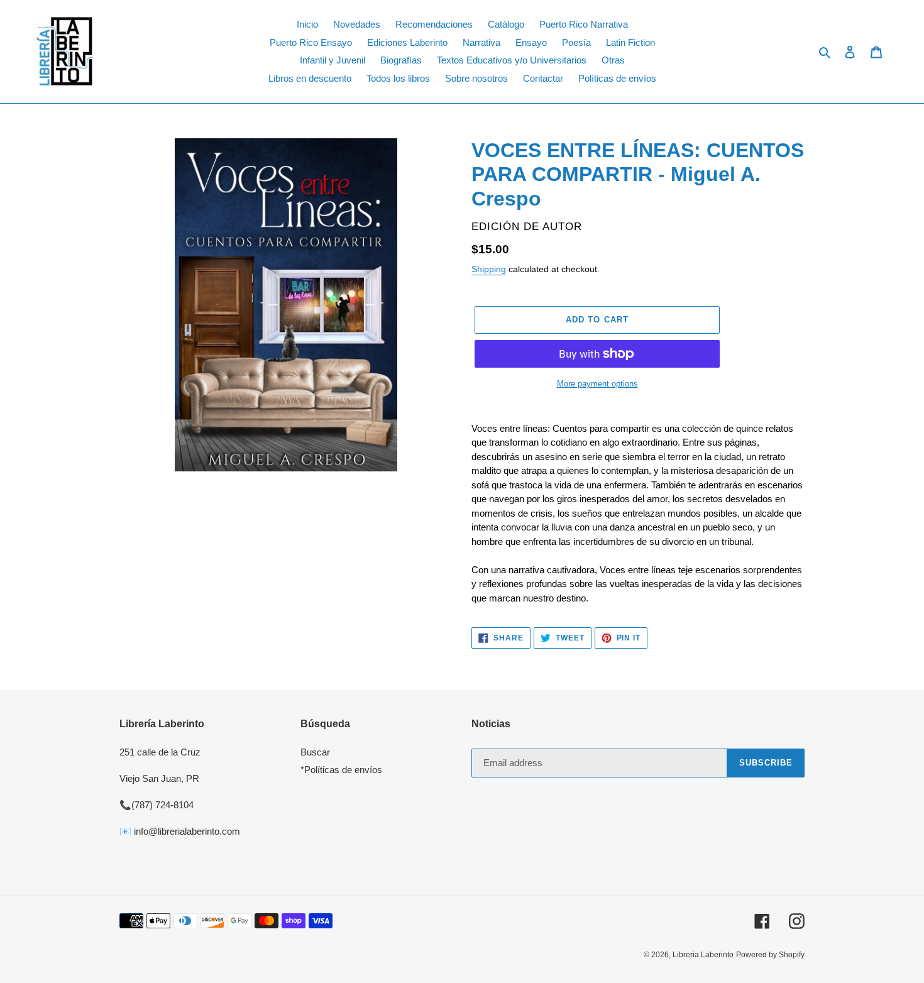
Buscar (315, 752)
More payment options (597, 383)
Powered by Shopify (770, 954)
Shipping (488, 269)
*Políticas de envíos (341, 769)
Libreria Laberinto (703, 954)
